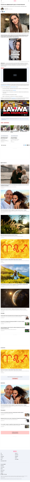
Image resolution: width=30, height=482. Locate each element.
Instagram (2, 119)
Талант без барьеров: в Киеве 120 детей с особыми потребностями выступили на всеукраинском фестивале (13, 328)
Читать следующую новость (14, 135)
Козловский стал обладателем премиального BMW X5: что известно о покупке (12, 321)
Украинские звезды (6, 122)
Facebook (23, 118)
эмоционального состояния (5, 85)
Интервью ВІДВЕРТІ (3, 464)
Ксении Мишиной (13, 86)
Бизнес (2, 454)
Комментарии (4, 145)
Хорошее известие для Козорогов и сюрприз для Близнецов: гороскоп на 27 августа (13, 308)
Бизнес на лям (2, 470)
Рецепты (2, 457)
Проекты (16, 453)
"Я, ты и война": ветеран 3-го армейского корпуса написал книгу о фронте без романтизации (15, 424)
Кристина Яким (6, 8)
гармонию (14, 90)
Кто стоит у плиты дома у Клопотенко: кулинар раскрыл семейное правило (12, 412)
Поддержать (15, 378)
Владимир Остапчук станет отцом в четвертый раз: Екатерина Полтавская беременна (14, 418)
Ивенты (2, 468)
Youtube (25, 118)
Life (1, 453)
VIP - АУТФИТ (16, 459)
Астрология (2, 456)
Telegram (20, 118)
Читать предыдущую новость (4, 135)
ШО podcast (2, 465)
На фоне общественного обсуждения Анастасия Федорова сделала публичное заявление (14, 315)
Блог (1, 459)
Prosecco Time (2, 467)
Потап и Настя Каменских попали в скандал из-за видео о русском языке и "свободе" (14, 405)
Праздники (16, 456)
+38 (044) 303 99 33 (15, 433)
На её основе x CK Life (3, 460)
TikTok (5, 119)
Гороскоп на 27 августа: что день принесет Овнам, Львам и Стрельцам (11, 259)
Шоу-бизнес (16, 454)
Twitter (27, 118)
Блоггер (2, 122)
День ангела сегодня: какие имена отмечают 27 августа (9, 235)
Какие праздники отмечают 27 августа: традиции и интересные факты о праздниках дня (14, 284)
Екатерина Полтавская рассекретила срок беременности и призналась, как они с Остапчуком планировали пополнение (15, 185)
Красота (16, 457)
